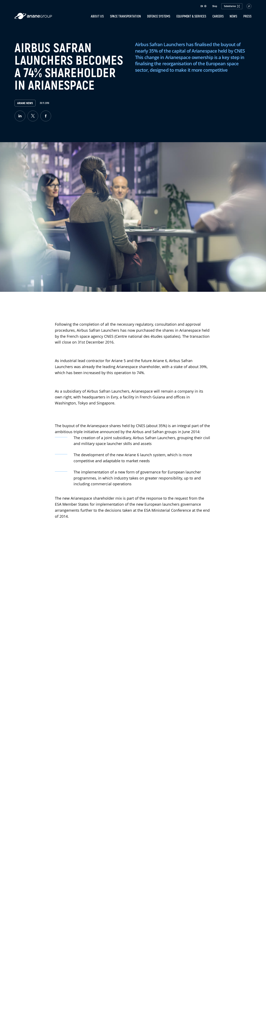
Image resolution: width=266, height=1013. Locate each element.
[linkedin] (20, 116)
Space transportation (125, 16)
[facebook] (45, 116)
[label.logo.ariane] (33, 18)
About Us (97, 16)
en (202, 6)
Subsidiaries (230, 6)
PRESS (247, 16)
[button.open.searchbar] (248, 6)
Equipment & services (191, 16)
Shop (214, 6)
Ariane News (25, 103)
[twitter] (32, 116)
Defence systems (158, 16)
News (233, 16)
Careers (217, 16)
